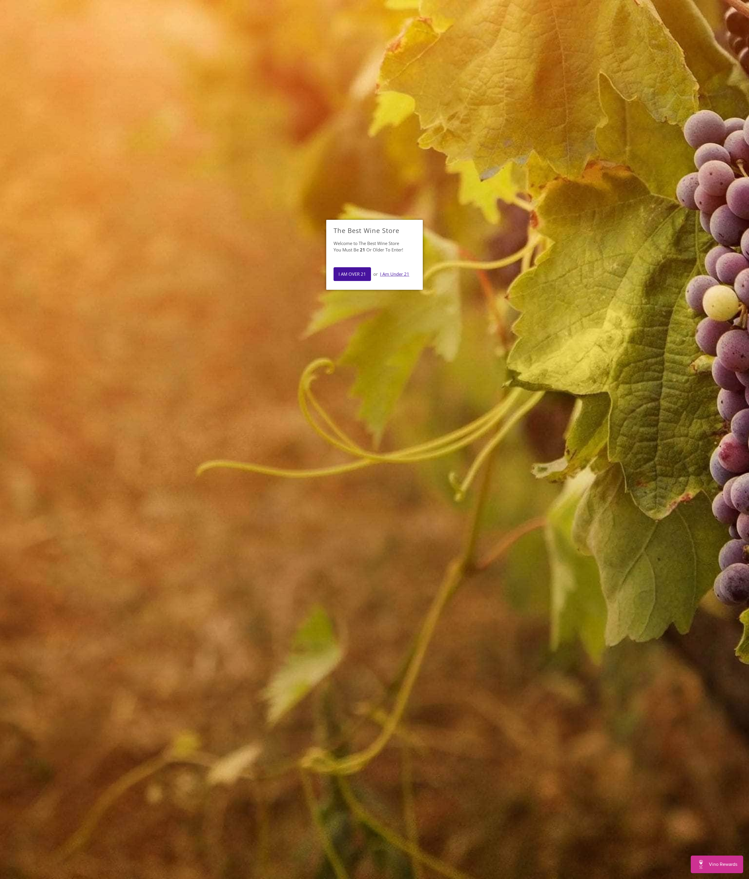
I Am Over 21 (352, 274)
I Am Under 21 (394, 274)
